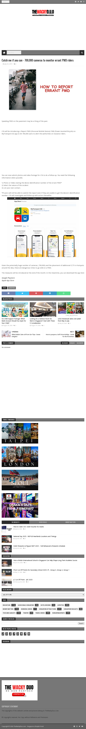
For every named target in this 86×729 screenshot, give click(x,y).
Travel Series (40, 613)
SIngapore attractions (47, 609)
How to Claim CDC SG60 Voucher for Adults (28, 527)
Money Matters (8, 609)
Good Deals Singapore (26, 605)
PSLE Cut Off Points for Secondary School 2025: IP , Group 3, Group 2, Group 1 (41, 570)
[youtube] (81, 1)
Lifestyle (12, 287)
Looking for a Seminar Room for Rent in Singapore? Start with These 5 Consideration (42, 321)
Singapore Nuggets (71, 609)
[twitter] (78, 1)
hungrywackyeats (58, 613)
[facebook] (76, 1)
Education (6, 605)
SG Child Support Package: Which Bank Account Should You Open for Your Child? (14, 321)
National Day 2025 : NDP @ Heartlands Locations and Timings (34, 536)
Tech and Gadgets (9, 613)
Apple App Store (8, 281)
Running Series (26, 609)
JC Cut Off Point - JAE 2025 (22, 580)
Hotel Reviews (46, 605)
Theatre (26, 613)
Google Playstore (8, 278)
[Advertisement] (43, 32)
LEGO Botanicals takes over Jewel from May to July (69, 320)
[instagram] (83, 1)
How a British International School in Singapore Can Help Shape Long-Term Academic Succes (45, 560)
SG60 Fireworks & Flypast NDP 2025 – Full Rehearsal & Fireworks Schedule (39, 546)
